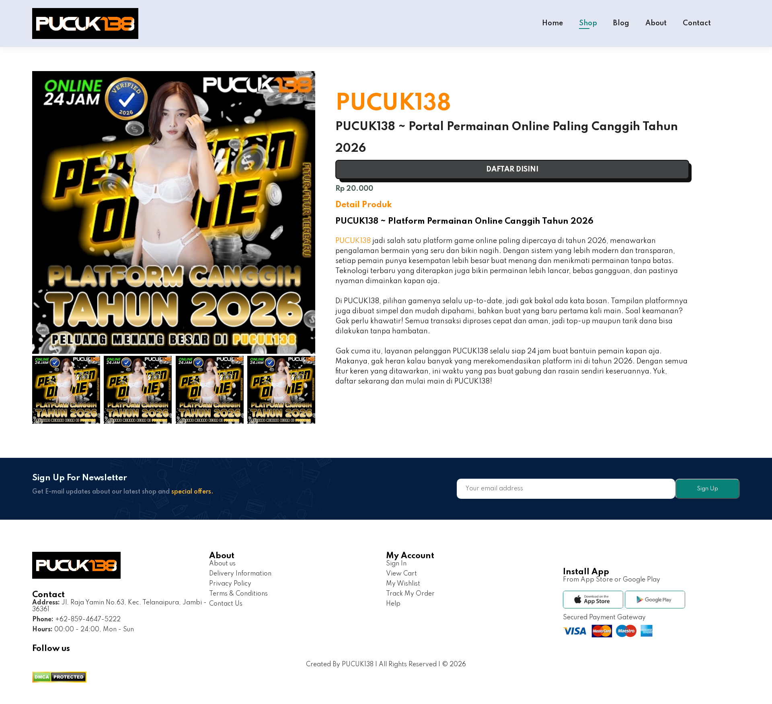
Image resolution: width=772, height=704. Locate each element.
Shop (588, 23)
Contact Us (225, 604)
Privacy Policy (230, 584)
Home (552, 23)
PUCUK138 (353, 241)
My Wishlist (403, 584)
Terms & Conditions (238, 594)
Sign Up (707, 489)
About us (222, 564)
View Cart (401, 574)
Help (393, 604)
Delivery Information (240, 574)
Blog (621, 23)
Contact (697, 23)
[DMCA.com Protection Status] (59, 678)
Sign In (396, 564)
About (656, 23)
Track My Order (410, 594)
